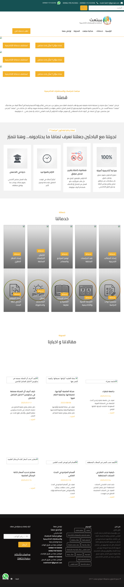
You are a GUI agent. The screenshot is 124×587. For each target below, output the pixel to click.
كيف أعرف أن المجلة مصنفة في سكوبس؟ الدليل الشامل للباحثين (22, 394)
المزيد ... (111, 412)
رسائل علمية (70, 554)
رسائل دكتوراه (75, 539)
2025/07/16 (66, 480)
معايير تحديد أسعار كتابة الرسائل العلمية (24, 473)
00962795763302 (70, 3)
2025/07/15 (26, 480)
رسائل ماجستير (86, 544)
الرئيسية (108, 31)
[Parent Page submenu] (96, 31)
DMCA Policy (23, 558)
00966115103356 (87, 3)
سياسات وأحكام (22, 554)
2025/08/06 (66, 402)
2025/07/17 (26, 402)
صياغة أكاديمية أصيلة (107, 171)
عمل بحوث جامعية (73, 544)
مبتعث (88, 530)
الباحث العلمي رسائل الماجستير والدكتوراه (78, 549)
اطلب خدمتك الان (21, 31)
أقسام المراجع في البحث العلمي (64, 473)
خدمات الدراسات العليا (84, 559)
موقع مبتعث (79, 530)
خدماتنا (100, 31)
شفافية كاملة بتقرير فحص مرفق (76, 172)
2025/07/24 (105, 396)
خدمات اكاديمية (85, 564)
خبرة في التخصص (17, 172)
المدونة (77, 31)
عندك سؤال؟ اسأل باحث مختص (50, 45)
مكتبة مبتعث (87, 31)
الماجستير (87, 554)
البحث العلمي (74, 564)
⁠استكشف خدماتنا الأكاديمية (16, 45)
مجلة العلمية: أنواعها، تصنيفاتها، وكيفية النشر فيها (64, 394)
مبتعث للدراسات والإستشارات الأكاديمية (79, 535)
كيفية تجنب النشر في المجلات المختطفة (105, 473)
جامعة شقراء (108, 391)
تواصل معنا (66, 31)
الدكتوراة (79, 554)
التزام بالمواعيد (47, 172)
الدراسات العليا (86, 539)
